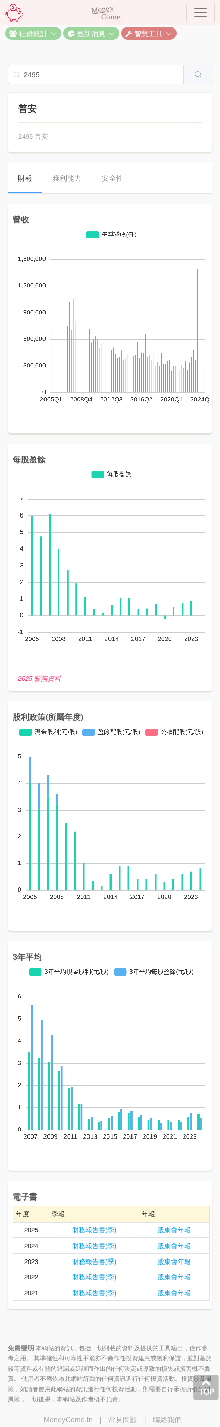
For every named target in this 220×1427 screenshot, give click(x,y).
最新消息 (90, 33)
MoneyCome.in (68, 1419)
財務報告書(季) (94, 1229)
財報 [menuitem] (25, 178)
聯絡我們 (167, 1419)
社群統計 (32, 33)
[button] (33, 33)
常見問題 (122, 1419)
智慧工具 (147, 33)
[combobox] (110, 74)
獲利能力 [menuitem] (67, 178)
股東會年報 (174, 1229)
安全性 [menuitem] (112, 178)
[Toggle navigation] (200, 13)
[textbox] (96, 74)
